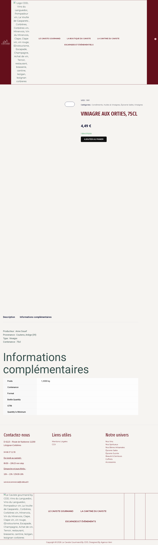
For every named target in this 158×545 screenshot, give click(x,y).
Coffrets (109, 459)
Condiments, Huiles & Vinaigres (106, 105)
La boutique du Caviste (79, 38)
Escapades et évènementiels (78, 45)
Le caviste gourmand (49, 38)
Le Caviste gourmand (60, 511)
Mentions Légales (59, 441)
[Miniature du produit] (70, 104)
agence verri (106, 542)
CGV (54, 444)
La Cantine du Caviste (108, 38)
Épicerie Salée (127, 105)
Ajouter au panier (93, 139)
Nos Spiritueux (112, 444)
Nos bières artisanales (115, 447)
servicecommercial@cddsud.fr (16, 482)
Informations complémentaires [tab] (36, 317)
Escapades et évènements (80, 521)
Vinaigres (138, 105)
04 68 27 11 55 (9, 452)
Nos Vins (109, 441)
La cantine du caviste (93, 511)
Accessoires (111, 462)
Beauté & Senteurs (114, 456)
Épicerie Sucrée (112, 453)
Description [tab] (9, 317)
